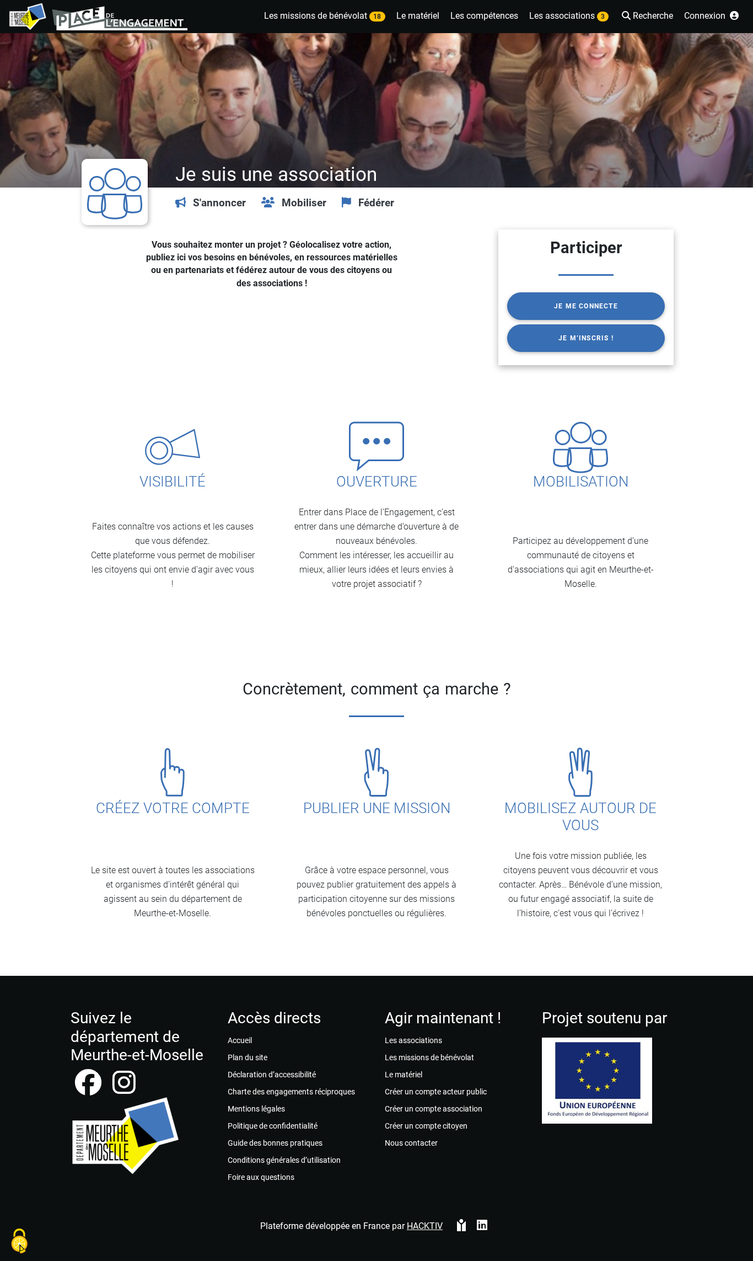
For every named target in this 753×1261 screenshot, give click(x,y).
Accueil (240, 1040)
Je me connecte (586, 306)
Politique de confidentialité (273, 1125)
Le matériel (403, 1074)
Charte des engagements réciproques (291, 1091)
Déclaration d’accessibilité (272, 1074)
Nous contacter (411, 1143)
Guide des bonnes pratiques (275, 1143)
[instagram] (124, 1089)
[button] (646, 17)
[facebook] (89, 1089)
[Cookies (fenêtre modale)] (19, 1242)
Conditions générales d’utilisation (284, 1160)
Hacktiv (425, 1226)
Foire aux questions (261, 1177)
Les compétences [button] (484, 15)
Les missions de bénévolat (429, 1057)
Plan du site (247, 1057)
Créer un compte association (433, 1108)
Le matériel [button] (417, 15)
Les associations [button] (567, 15)
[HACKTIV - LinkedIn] (482, 1226)
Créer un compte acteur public (436, 1091)
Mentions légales (256, 1108)
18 (377, 16)
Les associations (413, 1040)
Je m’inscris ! (586, 338)
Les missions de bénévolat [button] (322, 15)
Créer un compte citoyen (426, 1125)
